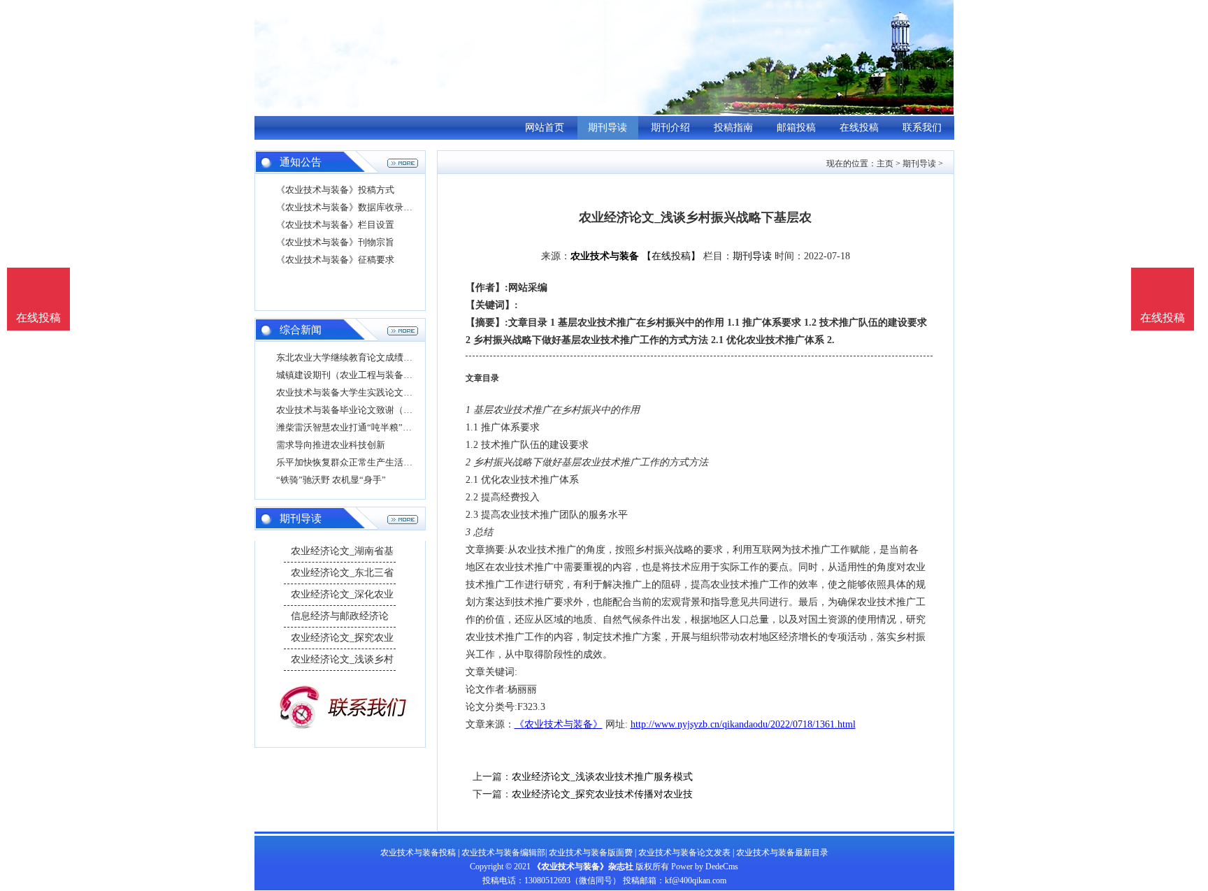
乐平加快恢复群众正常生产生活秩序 (349, 462)
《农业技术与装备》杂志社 (583, 866)
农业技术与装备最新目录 (782, 852)
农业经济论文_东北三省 (342, 572)
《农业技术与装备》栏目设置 (335, 224)
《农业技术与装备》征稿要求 (335, 259)
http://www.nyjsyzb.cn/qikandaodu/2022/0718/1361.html (743, 724)
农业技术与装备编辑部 (503, 852)
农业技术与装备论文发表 (684, 852)
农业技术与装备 (604, 256)
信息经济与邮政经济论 (340, 616)
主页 (885, 163)
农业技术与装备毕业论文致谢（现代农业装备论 (371, 410)
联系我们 (922, 127)
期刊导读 (607, 127)
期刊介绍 (670, 127)
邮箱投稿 (796, 127)
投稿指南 (733, 127)
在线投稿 (859, 127)
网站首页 (544, 127)
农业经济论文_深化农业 (342, 594)
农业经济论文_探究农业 (342, 637)
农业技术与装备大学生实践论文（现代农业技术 (371, 392)
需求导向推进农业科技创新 (330, 445)
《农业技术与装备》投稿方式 (335, 189)
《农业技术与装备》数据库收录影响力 (353, 207)
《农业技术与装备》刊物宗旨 (335, 242)
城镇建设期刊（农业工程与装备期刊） (353, 375)
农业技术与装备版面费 (591, 852)
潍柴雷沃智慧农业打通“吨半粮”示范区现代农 (366, 427)
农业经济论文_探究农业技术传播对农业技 (602, 794)
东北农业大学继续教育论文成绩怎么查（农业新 (371, 357)
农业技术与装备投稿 (418, 852)
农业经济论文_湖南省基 (342, 551)
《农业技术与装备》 (559, 724)
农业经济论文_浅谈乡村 (342, 659)
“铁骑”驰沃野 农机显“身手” (331, 480)
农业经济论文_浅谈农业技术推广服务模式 (602, 777)
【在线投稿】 (671, 256)
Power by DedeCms (704, 866)
